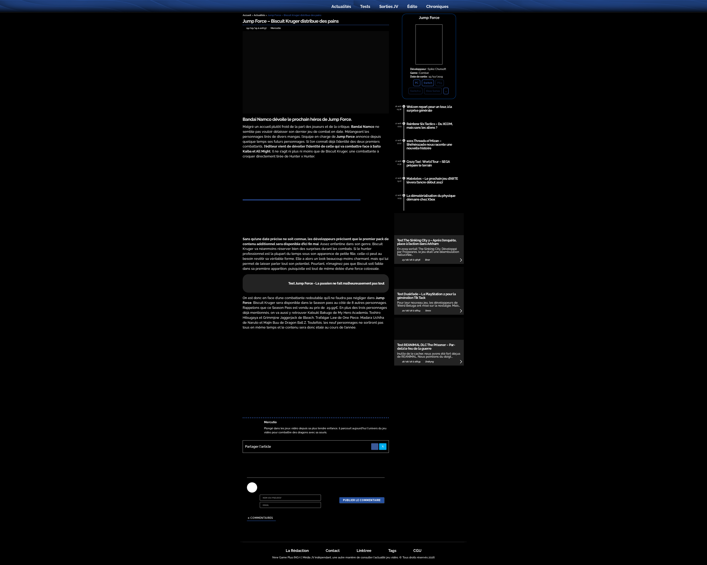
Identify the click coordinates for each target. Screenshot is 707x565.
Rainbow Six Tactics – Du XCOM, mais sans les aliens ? (430, 125)
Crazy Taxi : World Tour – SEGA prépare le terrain (428, 163)
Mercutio (270, 422)
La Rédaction (297, 550)
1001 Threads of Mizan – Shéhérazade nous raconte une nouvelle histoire (429, 144)
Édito (412, 6)
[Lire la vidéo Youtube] (316, 374)
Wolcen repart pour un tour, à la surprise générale (429, 108)
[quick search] (457, 6)
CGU (417, 550)
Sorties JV (388, 6)
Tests (365, 6)
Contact (333, 550)
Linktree (364, 550)
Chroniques (437, 6)
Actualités (341, 6)
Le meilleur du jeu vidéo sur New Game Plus (263, 6)
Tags (392, 550)
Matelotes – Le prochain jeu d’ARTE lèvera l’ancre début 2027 (432, 180)
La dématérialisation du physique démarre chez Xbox (431, 197)
